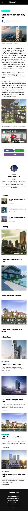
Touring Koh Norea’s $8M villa (17, 209)
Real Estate (13, 396)
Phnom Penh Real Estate (13, 498)
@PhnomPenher (14, 177)
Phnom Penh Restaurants (13, 502)
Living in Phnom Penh (13, 496)
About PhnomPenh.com (14, 505)
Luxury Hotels (6, 10)
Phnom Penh (14, 2)
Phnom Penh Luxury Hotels (10, 364)
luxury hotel (4, 52)
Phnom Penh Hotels (13, 500)
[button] (2, 2)
